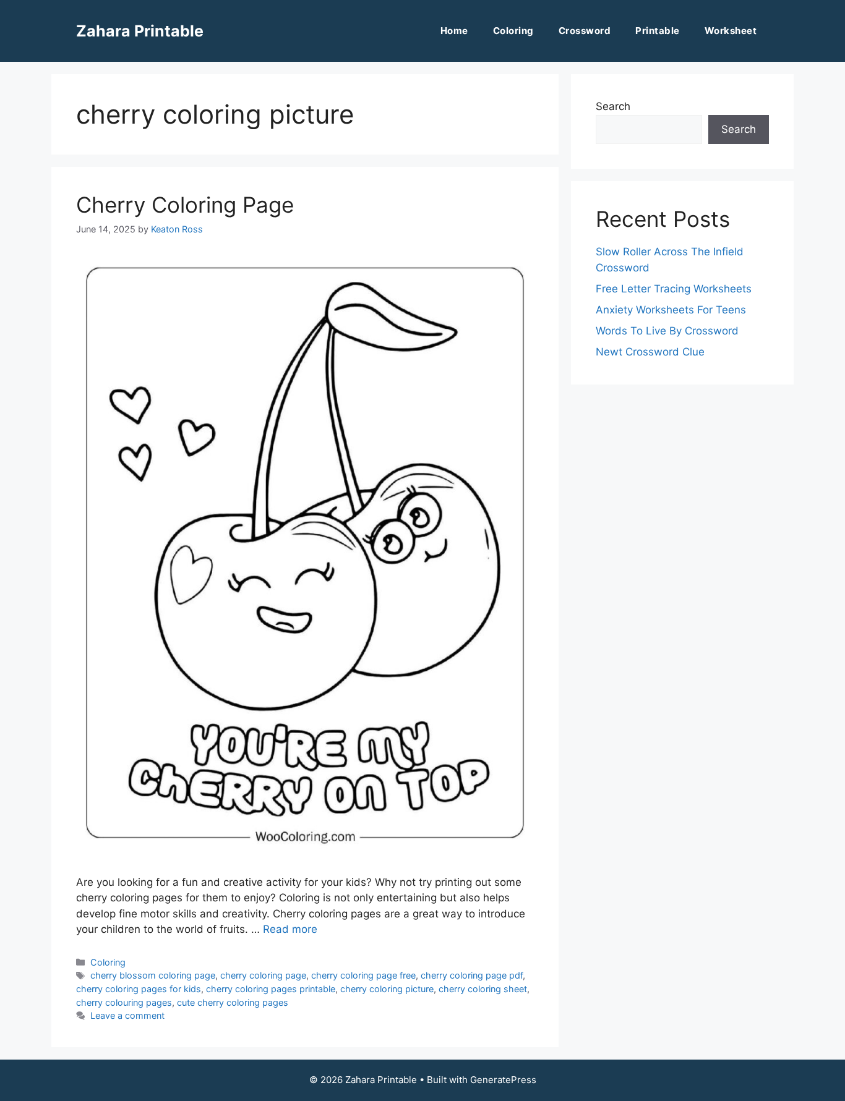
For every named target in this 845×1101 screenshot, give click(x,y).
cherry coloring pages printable (270, 989)
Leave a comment (127, 1015)
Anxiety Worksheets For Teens (671, 310)
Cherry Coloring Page (185, 205)
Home (454, 30)
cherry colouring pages (124, 1002)
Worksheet (731, 30)
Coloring (513, 30)
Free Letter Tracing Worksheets (674, 289)
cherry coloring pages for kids (138, 989)
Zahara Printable (140, 31)
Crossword (585, 30)
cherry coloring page (263, 975)
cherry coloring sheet (483, 989)
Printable (657, 30)
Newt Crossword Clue (650, 352)
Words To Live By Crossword (667, 331)
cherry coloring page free (363, 975)
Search (613, 106)
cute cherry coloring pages (232, 1002)
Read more (290, 929)
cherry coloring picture (387, 989)
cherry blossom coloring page (152, 975)
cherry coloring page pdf (472, 975)
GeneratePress (503, 1080)
